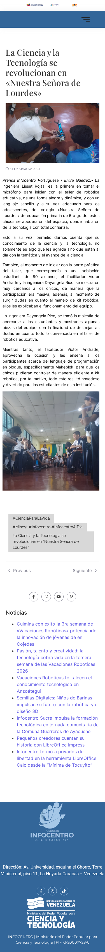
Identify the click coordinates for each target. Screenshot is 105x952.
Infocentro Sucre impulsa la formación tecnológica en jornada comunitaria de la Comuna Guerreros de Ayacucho (58, 724)
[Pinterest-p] (71, 596)
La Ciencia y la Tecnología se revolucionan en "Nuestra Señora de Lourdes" (46, 541)
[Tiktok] (64, 891)
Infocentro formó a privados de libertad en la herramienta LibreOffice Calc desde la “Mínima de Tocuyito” (56, 758)
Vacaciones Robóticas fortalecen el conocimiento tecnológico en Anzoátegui (54, 684)
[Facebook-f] (33, 596)
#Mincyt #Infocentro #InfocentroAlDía (48, 527)
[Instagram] (46, 596)
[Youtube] (59, 596)
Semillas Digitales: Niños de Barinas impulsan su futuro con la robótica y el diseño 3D (58, 704)
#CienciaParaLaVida (31, 518)
